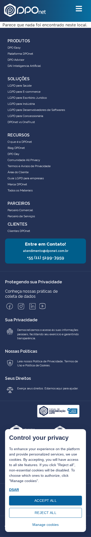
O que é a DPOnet (20, 142)
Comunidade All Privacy (24, 160)
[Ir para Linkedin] (32, 306)
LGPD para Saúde (20, 85)
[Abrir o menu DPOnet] (78, 8)
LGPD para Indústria (21, 104)
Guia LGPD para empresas (26, 178)
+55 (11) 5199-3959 (45, 257)
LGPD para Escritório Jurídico (27, 98)
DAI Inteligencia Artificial (24, 66)
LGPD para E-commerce (24, 91)
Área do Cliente (18, 172)
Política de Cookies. (37, 365)
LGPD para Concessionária (25, 116)
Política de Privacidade (47, 361)
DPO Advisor (16, 60)
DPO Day (13, 154)
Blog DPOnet (16, 148)
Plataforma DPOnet (20, 53)
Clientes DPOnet (19, 231)
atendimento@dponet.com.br (45, 251)
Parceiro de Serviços (21, 216)
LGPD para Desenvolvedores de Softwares (36, 110)
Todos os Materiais (20, 190)
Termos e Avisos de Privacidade (29, 166)
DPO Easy (14, 47)
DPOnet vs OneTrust (21, 122)
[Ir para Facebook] (9, 306)
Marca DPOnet (17, 184)
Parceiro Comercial (20, 210)
